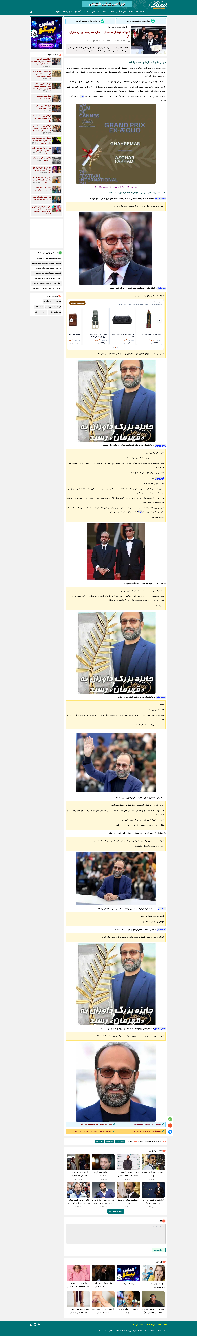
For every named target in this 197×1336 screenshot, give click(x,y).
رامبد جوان (162, 908)
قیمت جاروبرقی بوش (53, 306)
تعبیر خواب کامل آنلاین (52, 301)
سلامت (85, 11)
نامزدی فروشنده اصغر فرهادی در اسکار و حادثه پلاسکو (103, 1202)
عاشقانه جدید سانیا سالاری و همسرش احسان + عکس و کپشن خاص (49, 258)
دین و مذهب (67, 11)
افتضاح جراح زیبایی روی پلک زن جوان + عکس (103, 1311)
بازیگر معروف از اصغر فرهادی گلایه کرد (103, 1174)
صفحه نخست (162, 1324)
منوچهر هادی (161, 697)
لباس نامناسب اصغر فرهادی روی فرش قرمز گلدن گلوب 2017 (78, 1202)
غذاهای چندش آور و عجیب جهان (128, 1311)
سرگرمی (119, 11)
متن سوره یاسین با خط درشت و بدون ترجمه (46, 263)
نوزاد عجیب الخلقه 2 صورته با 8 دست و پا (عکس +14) (153, 1311)
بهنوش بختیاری (160, 1028)
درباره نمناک (150, 1324)
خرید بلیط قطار (40, 312)
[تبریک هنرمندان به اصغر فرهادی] (116, 248)
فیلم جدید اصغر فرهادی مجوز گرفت (153, 1174)
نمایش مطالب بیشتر (115, 1211)
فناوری (57, 11)
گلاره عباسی (161, 929)
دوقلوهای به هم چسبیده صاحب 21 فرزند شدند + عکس (78, 1285)
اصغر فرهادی (120, 1141)
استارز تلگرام (38, 306)
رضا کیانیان (161, 288)
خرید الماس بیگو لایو (128, 1283)
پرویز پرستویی (160, 445)
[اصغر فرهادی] (116, 653)
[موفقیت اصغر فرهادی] (116, 551)
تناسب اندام (102, 11)
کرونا (140, 511)
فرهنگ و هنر (128, 11)
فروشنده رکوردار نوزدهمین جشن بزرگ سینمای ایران (78, 1174)
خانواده (111, 11)
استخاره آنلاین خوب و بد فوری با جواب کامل (146, 1131)
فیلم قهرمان (99, 1141)
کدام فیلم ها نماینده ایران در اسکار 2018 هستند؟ (153, 1202)
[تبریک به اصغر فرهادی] (116, 144)
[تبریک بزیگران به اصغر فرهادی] (116, 401)
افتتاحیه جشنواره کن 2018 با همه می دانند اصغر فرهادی (128, 1174)
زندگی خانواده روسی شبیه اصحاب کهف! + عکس (103, 1285)
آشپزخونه (77, 11)
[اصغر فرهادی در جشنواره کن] (116, 984)
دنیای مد (92, 11)
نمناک (142, 11)
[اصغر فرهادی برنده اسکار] (116, 1082)
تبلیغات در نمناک (138, 1324)
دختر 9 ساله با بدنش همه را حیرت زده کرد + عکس (96, 1124)
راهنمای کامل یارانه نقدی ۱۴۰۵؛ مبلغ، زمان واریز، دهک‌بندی (93, 1131)
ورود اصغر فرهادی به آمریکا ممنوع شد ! (128, 1202)
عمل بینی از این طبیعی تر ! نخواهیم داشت (147, 1124)
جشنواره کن (109, 1141)
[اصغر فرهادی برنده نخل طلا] (116, 878)
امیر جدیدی (159, 478)
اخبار (136, 11)
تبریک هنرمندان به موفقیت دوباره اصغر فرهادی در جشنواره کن (99, 34)
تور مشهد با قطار (54, 312)
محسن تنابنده (160, 198)
